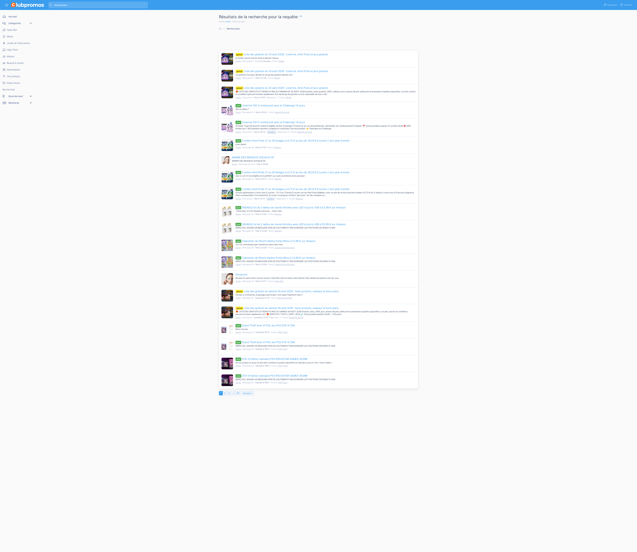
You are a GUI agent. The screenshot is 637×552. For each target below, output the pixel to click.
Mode (281, 61)
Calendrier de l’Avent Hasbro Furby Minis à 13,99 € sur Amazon (276, 241)
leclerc (271, 198)
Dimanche (241, 274)
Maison (277, 147)
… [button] (233, 393)
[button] (6, 5)
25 (238, 393)
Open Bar (279, 281)
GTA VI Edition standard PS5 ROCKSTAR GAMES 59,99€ (272, 359)
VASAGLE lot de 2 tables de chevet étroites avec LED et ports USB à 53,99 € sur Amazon (291, 207)
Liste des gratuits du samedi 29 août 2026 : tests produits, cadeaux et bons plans (287, 291)
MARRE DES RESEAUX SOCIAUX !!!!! (253, 157)
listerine (271, 132)
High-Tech (283, 332)
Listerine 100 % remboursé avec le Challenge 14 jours (270, 105)
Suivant (246, 393)
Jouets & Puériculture (285, 247)
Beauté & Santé (282, 112)
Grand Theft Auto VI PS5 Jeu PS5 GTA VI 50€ (265, 325)
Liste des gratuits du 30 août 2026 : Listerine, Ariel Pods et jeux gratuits (282, 54)
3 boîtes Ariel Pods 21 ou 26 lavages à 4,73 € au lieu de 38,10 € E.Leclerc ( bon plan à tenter (293, 140)
